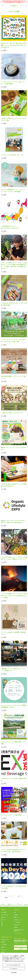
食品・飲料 (3, 917)
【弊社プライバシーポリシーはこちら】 (14, 961)
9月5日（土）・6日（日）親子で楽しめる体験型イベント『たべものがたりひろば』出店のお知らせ (13, 45)
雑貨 (2, 922)
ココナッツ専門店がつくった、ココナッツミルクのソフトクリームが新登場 (13, 190)
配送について (16, 917)
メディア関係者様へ (20, 948)
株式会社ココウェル (5, 939)
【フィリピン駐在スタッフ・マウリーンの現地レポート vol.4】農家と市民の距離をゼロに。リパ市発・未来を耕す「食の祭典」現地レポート (14, 265)
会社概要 (2, 942)
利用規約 (15, 927)
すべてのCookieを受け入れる (13, 965)
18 (18, 896)
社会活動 (2, 947)
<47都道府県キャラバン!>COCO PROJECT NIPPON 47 (10, 227)
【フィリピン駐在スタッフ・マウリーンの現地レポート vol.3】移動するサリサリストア (14, 558)
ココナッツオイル (4, 914)
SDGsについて (3, 949)
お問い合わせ (16, 924)
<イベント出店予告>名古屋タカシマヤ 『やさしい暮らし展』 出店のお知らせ (13, 850)
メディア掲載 (3, 944)
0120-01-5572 (20, 940)
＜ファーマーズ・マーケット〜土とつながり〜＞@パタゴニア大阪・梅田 (13, 340)
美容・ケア (3, 919)
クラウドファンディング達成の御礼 (11, 815)
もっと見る (3, 50)
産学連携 (2, 952)
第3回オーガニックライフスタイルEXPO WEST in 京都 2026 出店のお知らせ (13, 521)
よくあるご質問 (17, 922)
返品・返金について (17, 919)
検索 (15, 912)
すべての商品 (3, 912)
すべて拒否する (13, 968)
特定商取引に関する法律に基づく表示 (18, 930)
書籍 (2, 924)
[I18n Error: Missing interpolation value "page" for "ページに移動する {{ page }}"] (21, 896)
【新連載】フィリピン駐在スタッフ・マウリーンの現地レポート (13, 670)
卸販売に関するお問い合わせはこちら (20, 946)
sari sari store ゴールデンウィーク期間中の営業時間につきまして (13, 706)
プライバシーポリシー (18, 933)
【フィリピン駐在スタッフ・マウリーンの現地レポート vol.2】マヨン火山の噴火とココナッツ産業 (14, 595)
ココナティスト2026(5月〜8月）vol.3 (12, 155)
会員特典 (15, 914)
